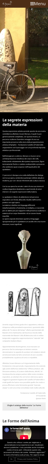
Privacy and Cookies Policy (27, 459)
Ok (11, 459)
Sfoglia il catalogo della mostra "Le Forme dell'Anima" (24, 406)
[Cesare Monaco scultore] (7, 4)
